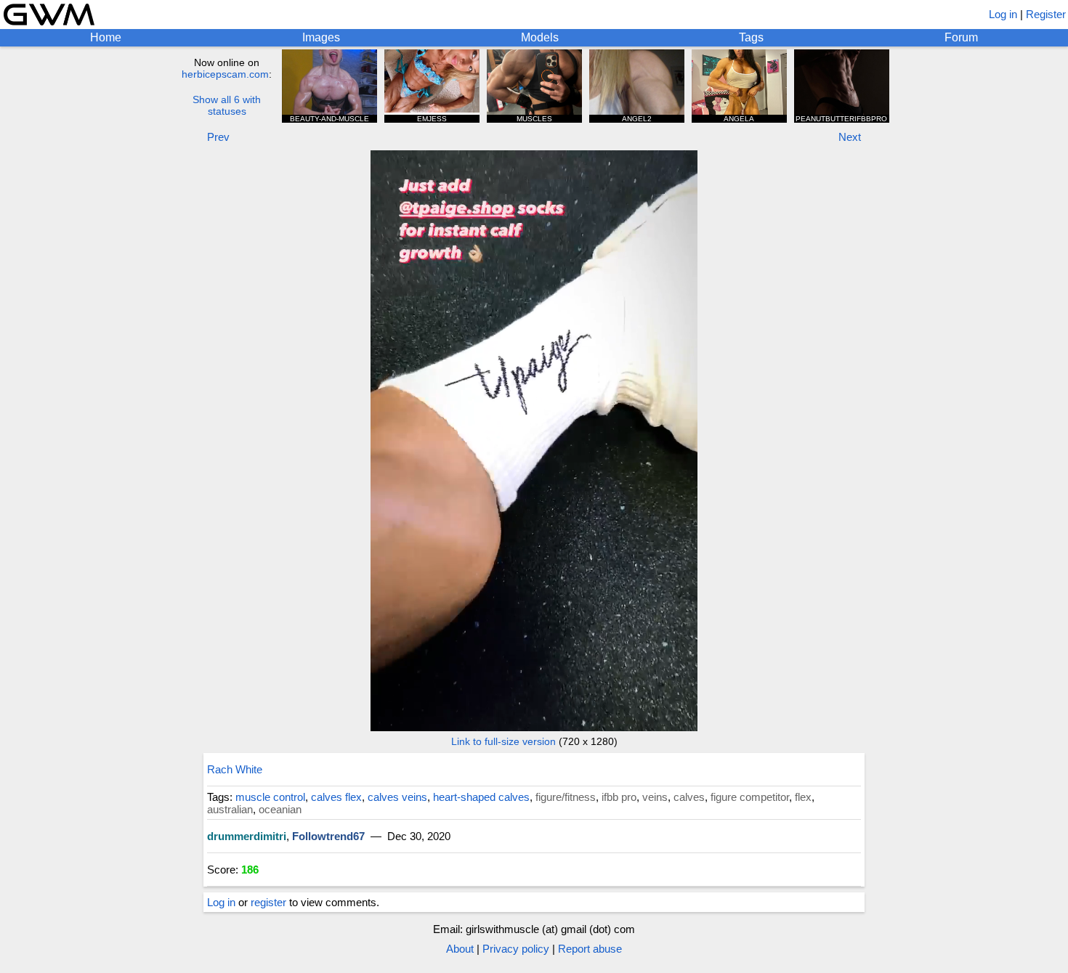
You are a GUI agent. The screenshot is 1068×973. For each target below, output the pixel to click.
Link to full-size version (503, 741)
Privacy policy (515, 949)
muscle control (270, 797)
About (460, 949)
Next (849, 137)
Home (105, 37)
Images (321, 37)
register (268, 902)
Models (540, 37)
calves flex (336, 797)
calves (689, 797)
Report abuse (590, 949)
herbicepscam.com (225, 74)
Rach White (234, 769)
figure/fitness (565, 797)
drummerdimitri (246, 836)
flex (803, 797)
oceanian (280, 809)
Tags (751, 37)
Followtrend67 (328, 836)
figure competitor (750, 797)
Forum (961, 37)
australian (230, 809)
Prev (218, 137)
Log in (1003, 14)
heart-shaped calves (481, 797)
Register (1046, 14)
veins (655, 797)
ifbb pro (619, 797)
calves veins (397, 797)
